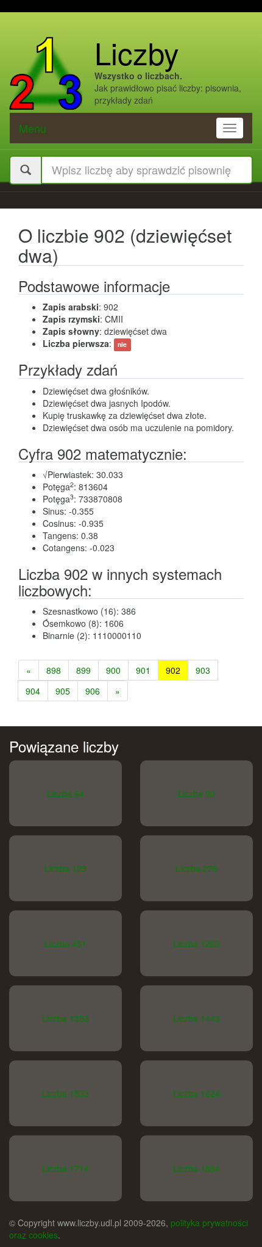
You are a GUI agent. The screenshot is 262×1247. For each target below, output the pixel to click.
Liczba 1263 (196, 943)
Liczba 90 (196, 793)
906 (92, 691)
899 (83, 670)
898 (53, 670)
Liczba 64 (65, 793)
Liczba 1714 (65, 1168)
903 (203, 670)
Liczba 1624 (196, 1093)
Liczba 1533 (65, 1093)
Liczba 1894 (196, 1168)
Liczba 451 (65, 943)
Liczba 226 (196, 868)
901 (143, 670)
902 (173, 670)
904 (33, 691)
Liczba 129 (65, 868)
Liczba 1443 (196, 1018)
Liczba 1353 (65, 1018)
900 (113, 670)
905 (62, 691)
